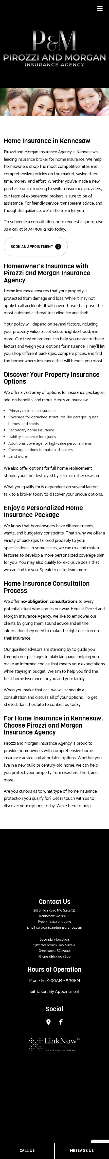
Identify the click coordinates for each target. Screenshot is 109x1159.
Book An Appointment (32, 246)
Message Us (82, 1150)
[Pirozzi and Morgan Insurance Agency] (54, 48)
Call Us (27, 1150)
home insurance (69, 159)
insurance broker (33, 159)
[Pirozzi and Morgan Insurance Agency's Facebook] (61, 1022)
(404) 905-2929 (60, 922)
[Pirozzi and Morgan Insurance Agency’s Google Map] (49, 1022)
